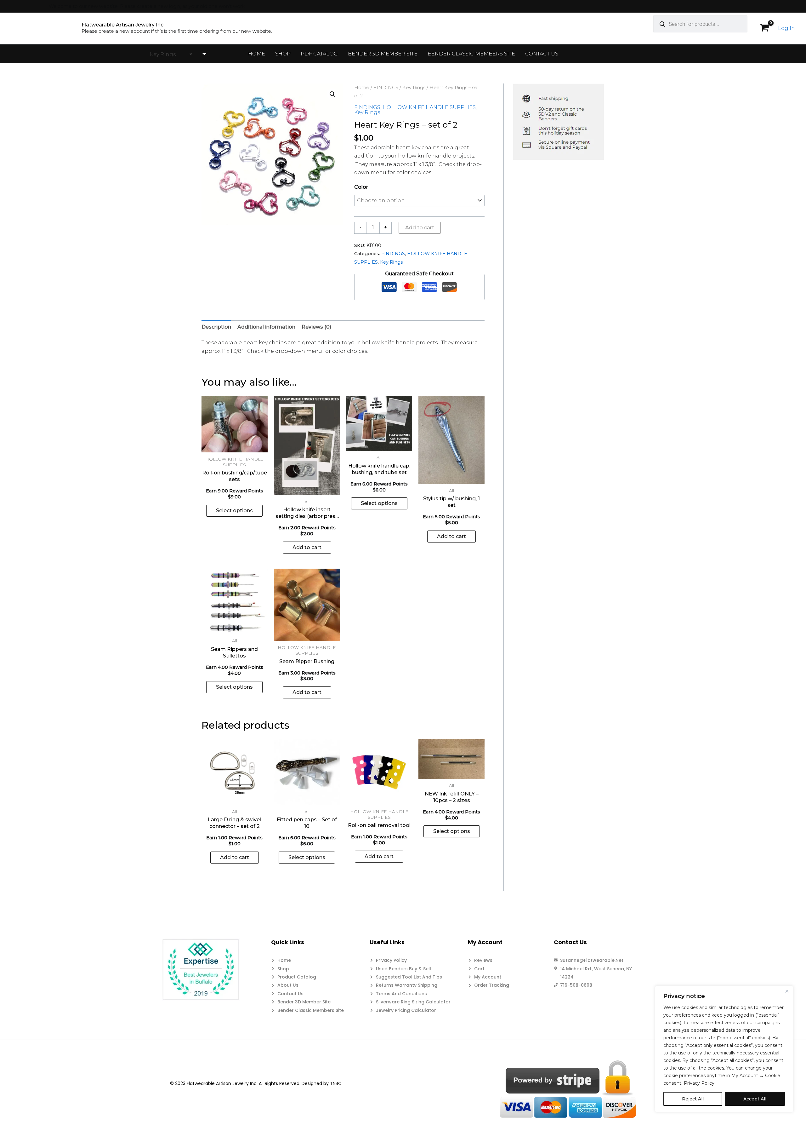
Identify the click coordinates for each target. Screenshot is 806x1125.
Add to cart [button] (306, 547)
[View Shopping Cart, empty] (764, 28)
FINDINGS (385, 87)
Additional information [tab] (266, 327)
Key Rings (413, 87)
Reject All (693, 1099)
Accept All (754, 1099)
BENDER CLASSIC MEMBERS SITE (471, 54)
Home (256, 54)
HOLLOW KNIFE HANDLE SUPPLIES (429, 107)
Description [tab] (216, 327)
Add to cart (419, 228)
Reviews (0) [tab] (316, 327)
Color (361, 187)
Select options (234, 511)
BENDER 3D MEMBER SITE (382, 54)
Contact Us (541, 54)
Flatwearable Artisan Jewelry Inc (122, 25)
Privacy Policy (699, 1083)
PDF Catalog (319, 54)
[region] (724, 1049)
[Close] (787, 991)
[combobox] (175, 54)
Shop (283, 54)
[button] (332, 94)
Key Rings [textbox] (169, 54)
